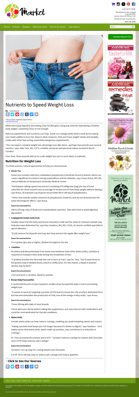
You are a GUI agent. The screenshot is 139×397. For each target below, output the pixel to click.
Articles (16, 26)
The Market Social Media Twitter (123, 4)
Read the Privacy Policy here (49, 392)
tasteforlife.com (12, 121)
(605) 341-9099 (130, 22)
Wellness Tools (40, 26)
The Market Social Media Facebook (134, 4)
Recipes (26, 26)
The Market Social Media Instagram (118, 4)
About (7, 26)
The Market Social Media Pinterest (128, 4)
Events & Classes (58, 26)
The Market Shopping (113, 4)
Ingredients (74, 26)
